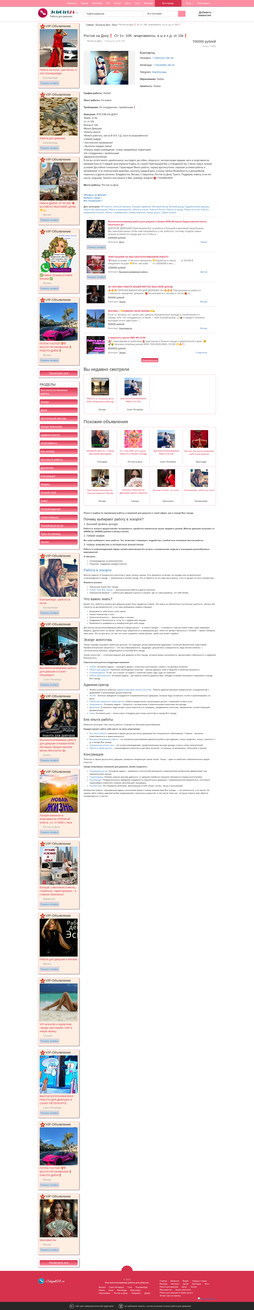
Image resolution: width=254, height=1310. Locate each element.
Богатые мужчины (122, 206)
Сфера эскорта (168, 212)
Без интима (48, 451)
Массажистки (166, 1290)
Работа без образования (95, 209)
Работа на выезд (175, 209)
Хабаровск (136, 1293)
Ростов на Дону (103, 24)
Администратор (50, 434)
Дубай (147, 1293)
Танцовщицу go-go (99, 771)
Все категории (154, 14)
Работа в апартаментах (120, 209)
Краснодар (122, 1290)
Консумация (48, 476)
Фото (207, 1284)
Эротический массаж (53, 418)
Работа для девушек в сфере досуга (107, 701)
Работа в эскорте (97, 570)
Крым (111, 1290)
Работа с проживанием (116, 212)
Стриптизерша (49, 517)
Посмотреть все (58, 373)
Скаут (44, 500)
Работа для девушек (99, 669)
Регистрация (203, 3)
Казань (204, 242)
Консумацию (96, 780)
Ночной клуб (48, 492)
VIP (108, 3)
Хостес (45, 542)
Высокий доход (176, 206)
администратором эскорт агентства (134, 689)
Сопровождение (51, 509)
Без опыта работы (52, 459)
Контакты (175, 1284)
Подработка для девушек (197, 206)
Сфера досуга (153, 212)
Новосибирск (104, 1293)
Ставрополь (201, 352)
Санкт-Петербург (116, 1287)
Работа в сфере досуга (101, 748)
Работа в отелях (140, 209)
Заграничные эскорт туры (102, 745)
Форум (185, 1281)
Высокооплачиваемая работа (54, 392)
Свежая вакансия (137, 212)
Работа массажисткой (100, 675)
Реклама (148, 3)
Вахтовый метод (160, 206)
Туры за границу (51, 533)
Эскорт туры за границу (170, 1296)
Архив (185, 1284)
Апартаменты (49, 443)
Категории (97, 3)
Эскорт (117, 3)
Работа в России (157, 209)
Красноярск (135, 1290)
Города (84, 3)
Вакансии (72, 3)
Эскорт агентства (51, 426)
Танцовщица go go (52, 525)
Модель (45, 484)
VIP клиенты (106, 206)
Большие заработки (141, 206)
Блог (137, 3)
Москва (203, 301)
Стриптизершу (96, 777)
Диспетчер (47, 467)
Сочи (130, 1287)
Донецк (203, 272)
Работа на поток (192, 209)
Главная (90, 24)
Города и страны (199, 1281)
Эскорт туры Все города (101, 590)
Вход (188, 3)
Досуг (128, 3)
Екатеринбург (142, 1287)
